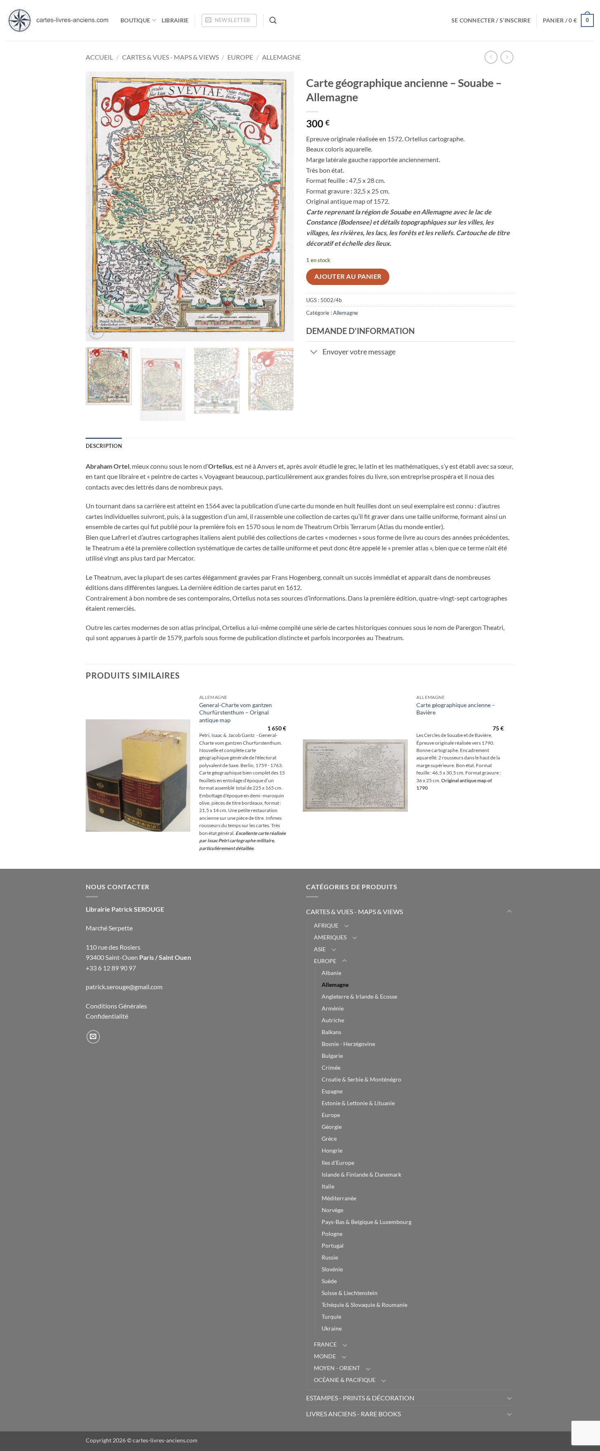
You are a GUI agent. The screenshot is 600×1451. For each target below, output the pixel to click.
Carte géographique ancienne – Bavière (455, 708)
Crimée (331, 1067)
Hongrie (332, 1150)
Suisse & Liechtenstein (350, 1292)
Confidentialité (107, 1016)
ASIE (320, 949)
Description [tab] (104, 446)
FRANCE (325, 1344)
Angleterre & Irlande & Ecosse (359, 996)
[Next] (279, 206)
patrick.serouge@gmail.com (124, 986)
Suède (329, 1280)
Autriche (333, 1020)
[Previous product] (506, 57)
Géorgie (332, 1126)
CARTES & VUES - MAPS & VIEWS (170, 57)
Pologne (332, 1233)
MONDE (325, 1356)
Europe (331, 1114)
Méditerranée (339, 1198)
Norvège (332, 1209)
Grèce (329, 1138)
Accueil (99, 57)
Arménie (333, 1008)
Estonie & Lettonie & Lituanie (358, 1102)
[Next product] (490, 57)
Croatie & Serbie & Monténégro (361, 1079)
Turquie (331, 1316)
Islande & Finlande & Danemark (361, 1174)
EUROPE (240, 57)
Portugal (333, 1245)
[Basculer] (314, 352)
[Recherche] (272, 20)
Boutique (135, 20)
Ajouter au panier (348, 276)
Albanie (331, 972)
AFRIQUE (326, 925)
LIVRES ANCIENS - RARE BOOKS (353, 1414)
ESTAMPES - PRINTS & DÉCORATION (360, 1398)
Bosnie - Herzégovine (348, 1043)
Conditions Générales (116, 1006)
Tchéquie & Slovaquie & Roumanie (364, 1304)
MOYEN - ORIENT (337, 1367)
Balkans (331, 1031)
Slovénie (332, 1269)
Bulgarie (332, 1055)
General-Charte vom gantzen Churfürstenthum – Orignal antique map (235, 712)
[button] (229, 20)
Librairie (175, 20)
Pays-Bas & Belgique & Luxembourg (366, 1221)
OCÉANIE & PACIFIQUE (345, 1379)
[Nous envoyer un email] (93, 1037)
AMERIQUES (330, 937)
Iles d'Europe (338, 1162)
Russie (330, 1257)
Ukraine (332, 1328)
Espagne (332, 1091)
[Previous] (100, 206)
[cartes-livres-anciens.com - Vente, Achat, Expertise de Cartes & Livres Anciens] (57, 20)
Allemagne (281, 57)
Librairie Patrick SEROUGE (125, 909)
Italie (328, 1186)
